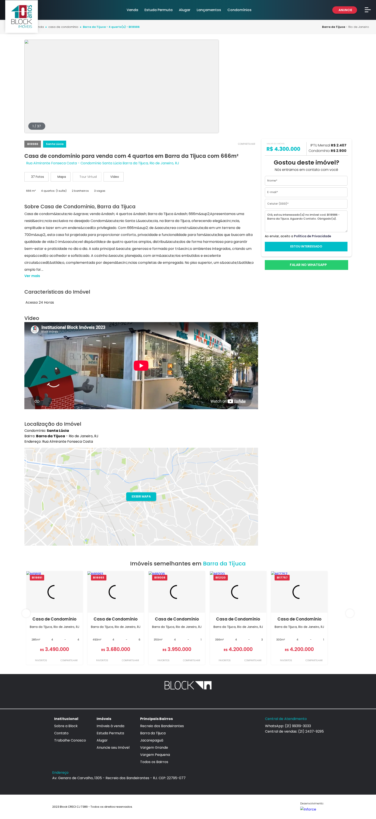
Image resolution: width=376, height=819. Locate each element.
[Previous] (26, 613)
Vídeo (114, 177)
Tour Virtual (88, 177)
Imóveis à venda (110, 725)
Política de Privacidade (312, 236)
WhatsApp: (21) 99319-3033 (288, 725)
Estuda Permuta (110, 733)
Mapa (61, 177)
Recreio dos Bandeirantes (162, 725)
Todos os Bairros (154, 761)
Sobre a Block (66, 725)
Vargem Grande (154, 747)
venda (39, 27)
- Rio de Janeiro (345, 27)
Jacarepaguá (151, 740)
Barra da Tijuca (153, 733)
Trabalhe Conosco (70, 740)
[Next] (350, 613)
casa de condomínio (63, 27)
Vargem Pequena (155, 754)
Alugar (102, 740)
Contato (61, 733)
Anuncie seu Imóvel (113, 747)
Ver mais (32, 275)
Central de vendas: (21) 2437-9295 (294, 731)
